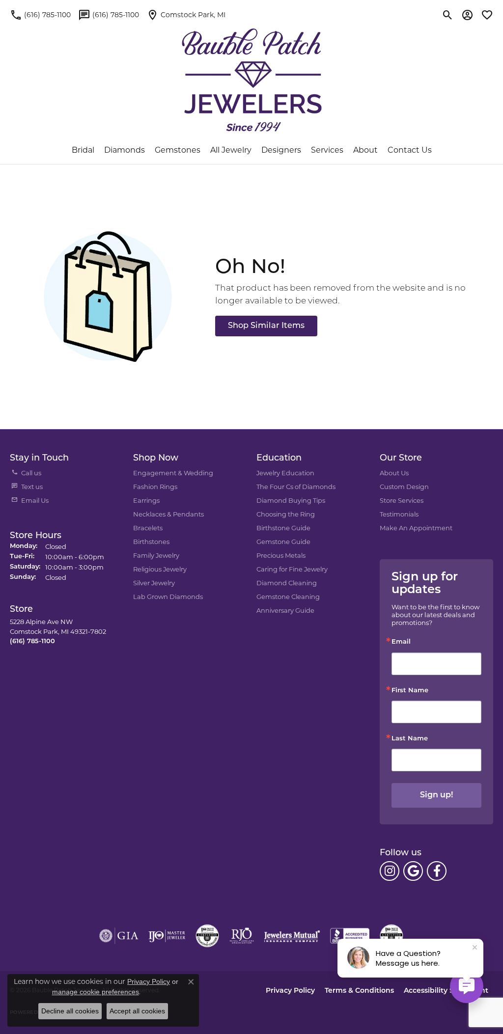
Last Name (409, 738)
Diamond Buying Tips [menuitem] (290, 500)
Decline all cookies (70, 1011)
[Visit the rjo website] (241, 936)
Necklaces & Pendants (168, 514)
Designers (281, 150)
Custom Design (404, 486)
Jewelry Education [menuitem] (285, 473)
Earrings (146, 500)
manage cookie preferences (95, 992)
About (365, 150)
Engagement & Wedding (173, 473)
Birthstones (151, 541)
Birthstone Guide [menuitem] (283, 528)
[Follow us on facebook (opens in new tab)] (437, 871)
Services (327, 150)
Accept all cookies (137, 1011)
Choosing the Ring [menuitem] (285, 514)
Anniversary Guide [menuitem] (285, 610)
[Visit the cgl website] (391, 936)
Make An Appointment (416, 528)
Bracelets (148, 528)
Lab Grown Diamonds (168, 596)
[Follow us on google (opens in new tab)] (413, 871)
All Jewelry (231, 150)
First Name (409, 690)
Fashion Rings (155, 486)
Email (401, 642)
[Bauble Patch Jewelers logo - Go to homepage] (252, 73)
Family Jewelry (156, 555)
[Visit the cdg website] (207, 936)
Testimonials (399, 514)
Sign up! (436, 795)
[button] (448, 15)
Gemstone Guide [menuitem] (283, 541)
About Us (394, 473)
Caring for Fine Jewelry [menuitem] (292, 569)
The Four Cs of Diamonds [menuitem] (295, 486)
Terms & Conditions (359, 991)
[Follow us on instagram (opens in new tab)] (389, 871)
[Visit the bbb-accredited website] (349, 936)
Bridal (83, 150)
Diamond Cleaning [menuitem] (286, 583)
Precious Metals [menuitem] (281, 555)
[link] (40, 15)
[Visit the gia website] (119, 936)
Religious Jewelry (160, 569)
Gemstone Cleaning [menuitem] (288, 596)
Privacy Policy (290, 991)
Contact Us (410, 150)
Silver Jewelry (154, 583)
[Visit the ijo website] (166, 936)
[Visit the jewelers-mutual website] (292, 936)
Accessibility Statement (446, 991)
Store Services (401, 500)
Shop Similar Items (266, 326)
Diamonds (124, 150)
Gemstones (177, 150)
